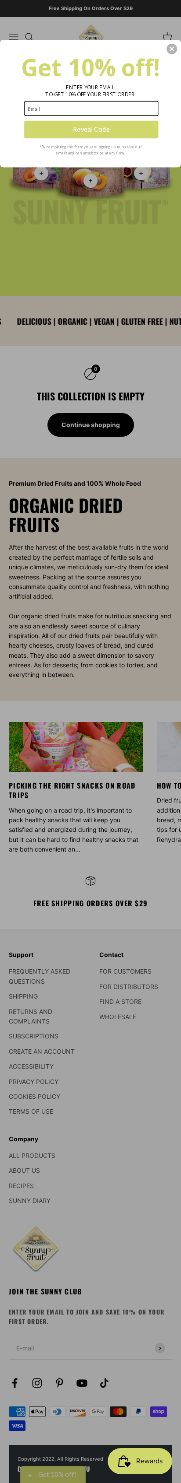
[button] (172, 48)
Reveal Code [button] (91, 129)
